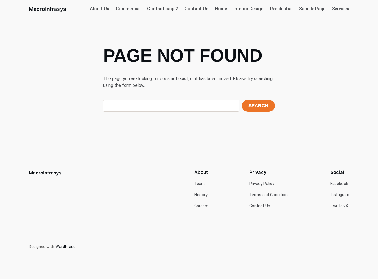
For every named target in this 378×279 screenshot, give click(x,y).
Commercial (128, 8)
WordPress (65, 246)
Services (340, 8)
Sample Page (312, 8)
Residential (281, 8)
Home (221, 8)
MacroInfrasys (47, 9)
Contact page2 (162, 8)
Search (258, 105)
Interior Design (248, 8)
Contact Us (196, 8)
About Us (99, 8)
